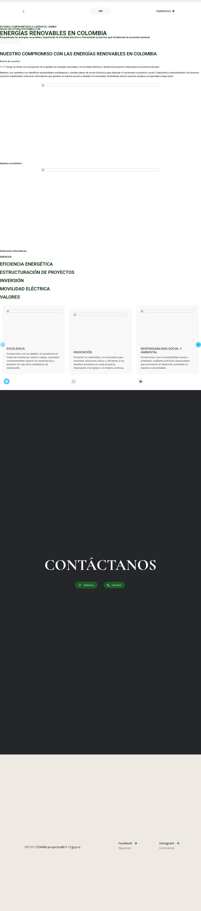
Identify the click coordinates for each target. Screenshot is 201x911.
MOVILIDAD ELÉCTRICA (25, 289)
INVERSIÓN (12, 280)
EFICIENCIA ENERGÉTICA (26, 264)
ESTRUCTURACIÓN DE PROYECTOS (37, 272)
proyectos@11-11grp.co (64, 847)
